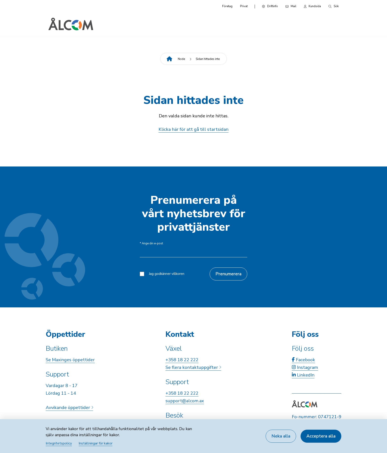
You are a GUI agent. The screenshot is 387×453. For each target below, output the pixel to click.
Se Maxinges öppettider (70, 360)
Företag (227, 6)
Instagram (307, 367)
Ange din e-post (151, 243)
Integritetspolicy (59, 443)
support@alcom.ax (185, 401)
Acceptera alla (320, 436)
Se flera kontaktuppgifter (192, 367)
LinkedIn (305, 375)
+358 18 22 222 (182, 360)
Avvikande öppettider (68, 408)
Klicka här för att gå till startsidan (193, 129)
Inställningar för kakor (95, 443)
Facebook (305, 360)
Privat (244, 6)
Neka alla (280, 436)
